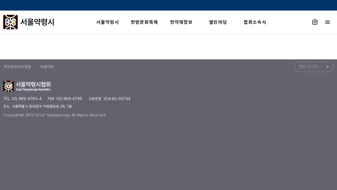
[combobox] (314, 66)
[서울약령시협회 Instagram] (315, 22)
